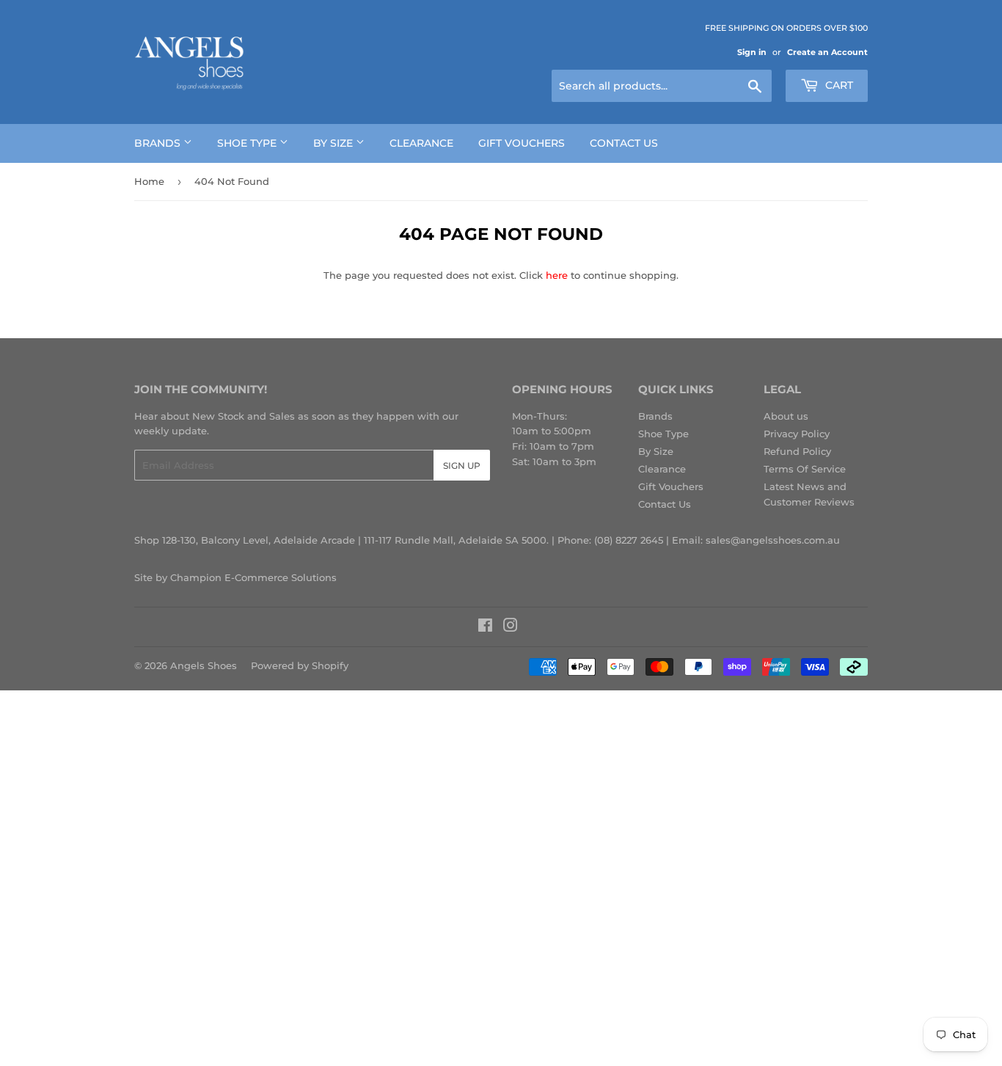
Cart (837, 85)
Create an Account (827, 52)
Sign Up (461, 465)
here (557, 275)
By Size (334, 143)
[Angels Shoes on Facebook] (485, 627)
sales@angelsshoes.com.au (773, 540)
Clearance (421, 143)
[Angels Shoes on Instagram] (510, 627)
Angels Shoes (203, 665)
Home (149, 181)
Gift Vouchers (521, 143)
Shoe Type (248, 143)
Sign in (752, 52)
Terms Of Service (805, 469)
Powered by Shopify (299, 665)
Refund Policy (797, 451)
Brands (158, 143)
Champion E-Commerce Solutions (253, 577)
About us (786, 416)
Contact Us (624, 143)
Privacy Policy (797, 433)
